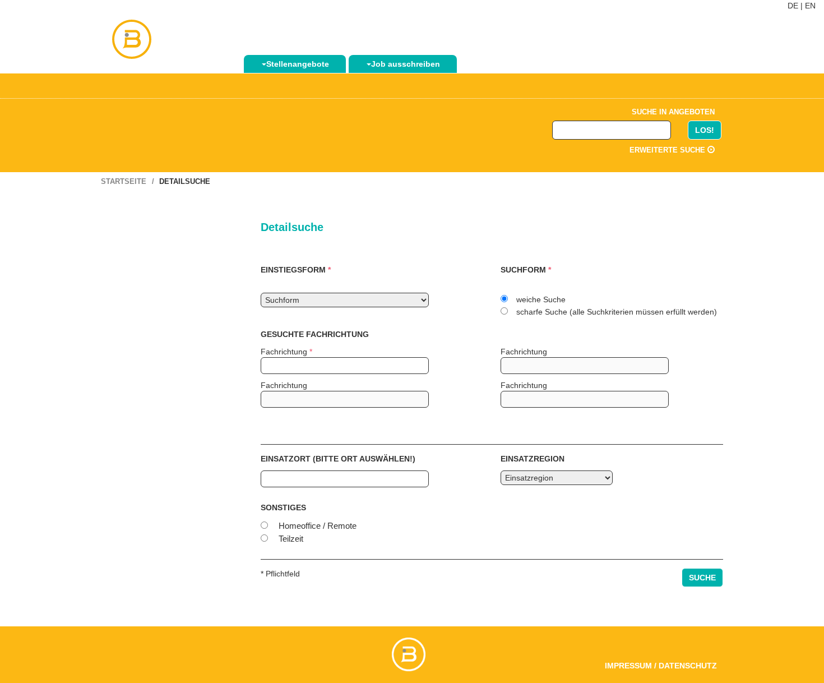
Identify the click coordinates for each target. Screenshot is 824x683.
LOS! (704, 130)
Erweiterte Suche (668, 150)
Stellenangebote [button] (297, 63)
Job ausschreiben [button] (405, 63)
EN (810, 5)
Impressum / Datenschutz (661, 665)
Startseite (123, 181)
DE (793, 5)
